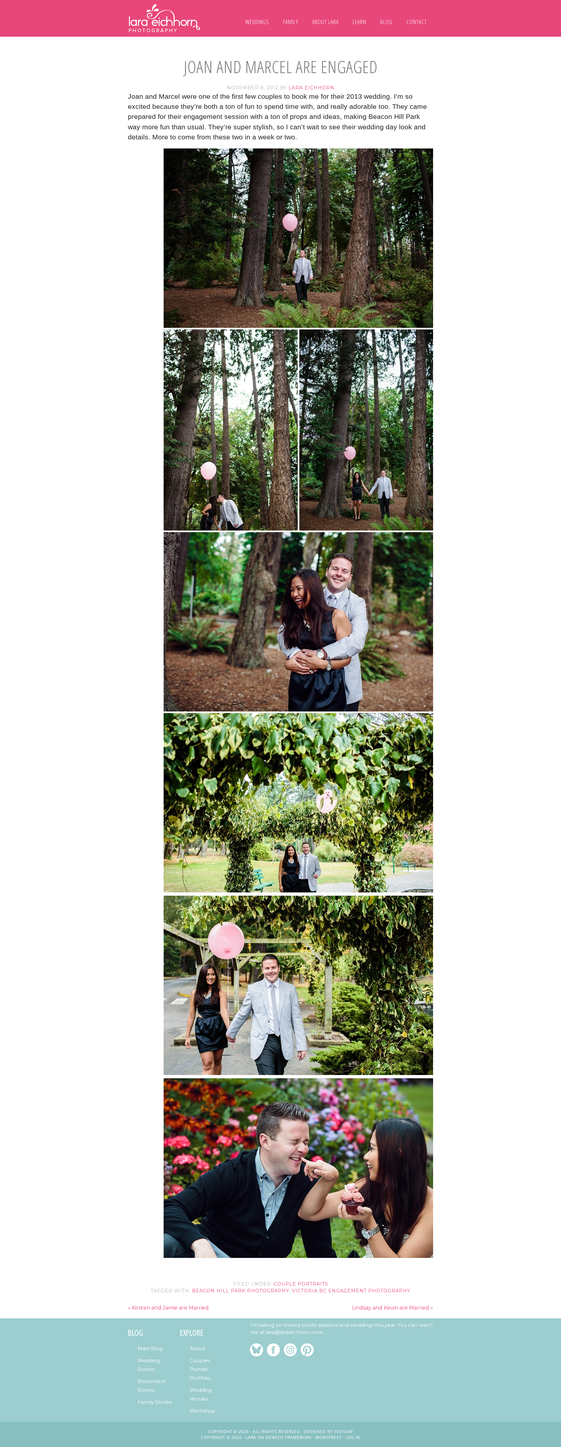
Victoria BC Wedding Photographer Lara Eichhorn (164, 18)
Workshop (202, 1411)
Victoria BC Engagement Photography (351, 1291)
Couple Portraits (301, 1284)
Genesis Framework (289, 1437)
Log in (352, 1437)
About (197, 1348)
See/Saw (343, 1431)
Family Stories (155, 1402)
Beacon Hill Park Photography (240, 1291)
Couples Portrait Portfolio (200, 1369)
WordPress (329, 1437)
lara (251, 1437)
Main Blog (150, 1348)
